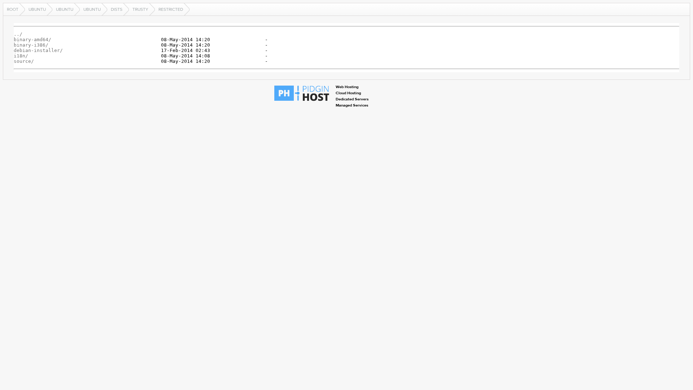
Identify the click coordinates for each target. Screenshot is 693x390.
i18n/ (21, 55)
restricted (170, 9)
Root (12, 9)
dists (116, 9)
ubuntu (37, 9)
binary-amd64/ (32, 39)
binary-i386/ (31, 45)
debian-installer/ (38, 50)
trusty (140, 9)
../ (18, 34)
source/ (24, 61)
